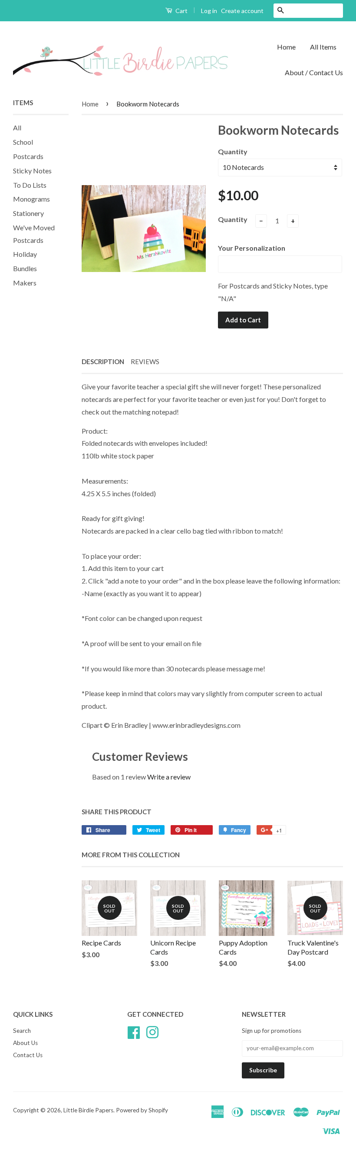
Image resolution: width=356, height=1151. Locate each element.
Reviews (145, 361)
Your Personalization (251, 248)
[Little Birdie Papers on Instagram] (152, 1031)
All (17, 127)
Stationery (28, 213)
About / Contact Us (314, 72)
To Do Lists (29, 185)
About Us (25, 1042)
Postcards (28, 156)
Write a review (169, 777)
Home (286, 47)
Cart (181, 10)
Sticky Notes (32, 170)
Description (103, 361)
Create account (242, 10)
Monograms (31, 199)
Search (22, 1030)
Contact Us (28, 1054)
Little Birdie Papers (88, 1110)
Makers (24, 283)
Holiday (25, 254)
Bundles (25, 268)
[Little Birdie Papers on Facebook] (133, 1031)
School (23, 142)
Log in (209, 10)
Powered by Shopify (142, 1110)
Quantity (232, 151)
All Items (323, 47)
